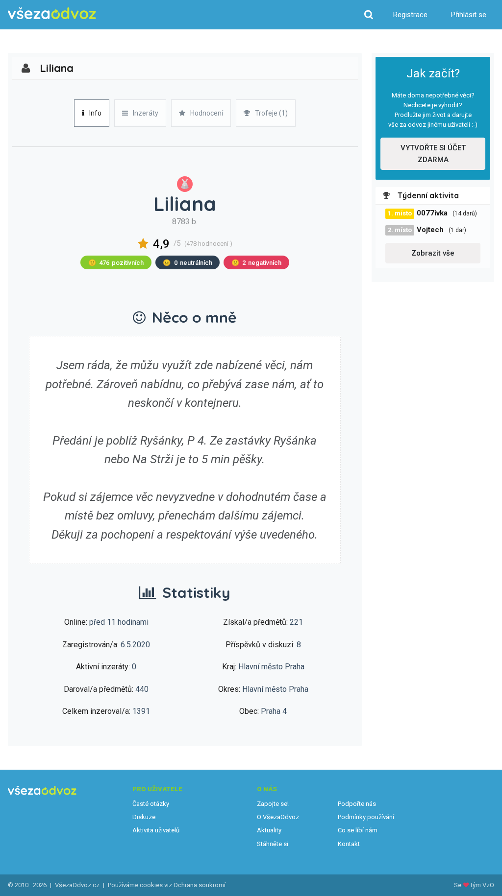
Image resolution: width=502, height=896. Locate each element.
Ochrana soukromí (200, 885)
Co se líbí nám (357, 830)
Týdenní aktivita (428, 195)
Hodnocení (206, 113)
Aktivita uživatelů (155, 830)
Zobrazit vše (432, 253)
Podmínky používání (366, 817)
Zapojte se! (273, 803)
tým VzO (482, 885)
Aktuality (269, 830)
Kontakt (349, 844)
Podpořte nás (357, 803)
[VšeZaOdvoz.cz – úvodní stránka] (52, 13)
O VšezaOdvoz (278, 817)
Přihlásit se (468, 14)
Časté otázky (150, 803)
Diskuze (143, 817)
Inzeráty (145, 113)
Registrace (410, 14)
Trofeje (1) (271, 113)
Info (95, 113)
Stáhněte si (272, 844)
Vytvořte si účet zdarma (433, 153)
